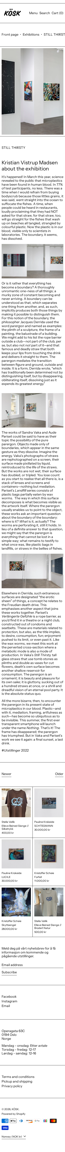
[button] (44, 13)
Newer (6, 774)
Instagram (9, 1001)
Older (59, 774)
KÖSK (15, 1109)
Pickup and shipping (17, 1081)
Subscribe (9, 972)
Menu (33, 13)
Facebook (9, 997)
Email (6, 1006)
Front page (10, 35)
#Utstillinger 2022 (15, 750)
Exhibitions (31, 35)
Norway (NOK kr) (12, 1136)
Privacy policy (12, 1086)
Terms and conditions (18, 1077)
